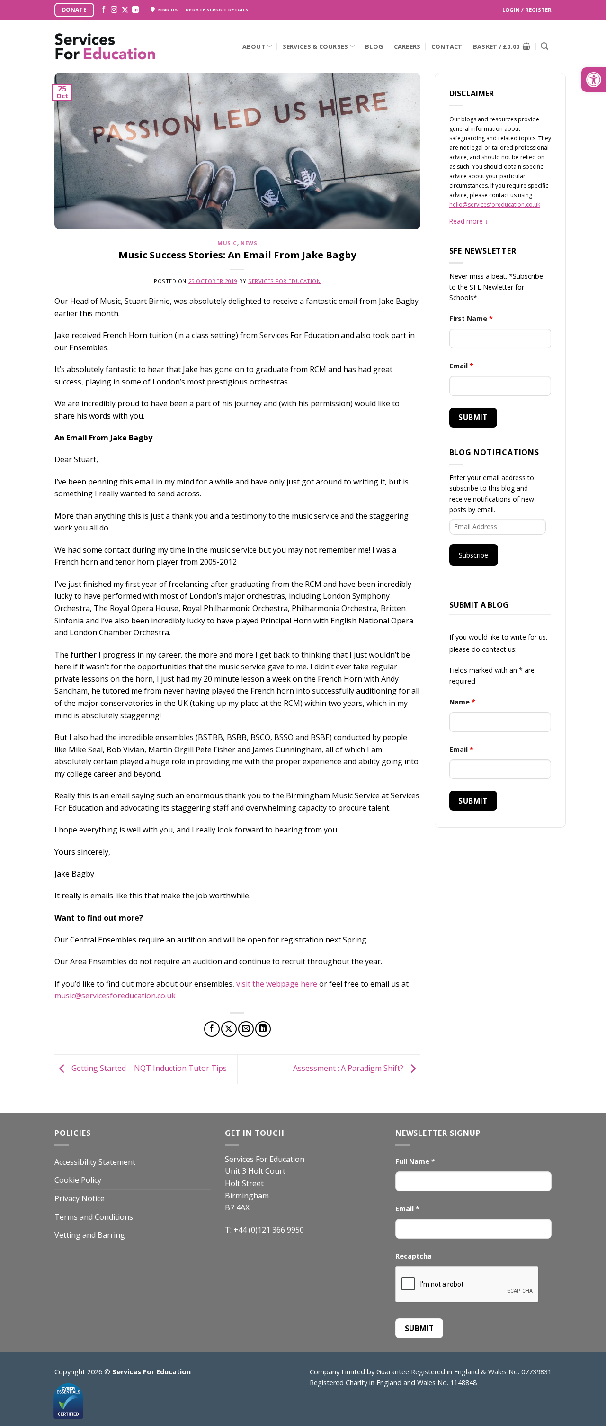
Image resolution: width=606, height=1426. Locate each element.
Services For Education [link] (284, 280)
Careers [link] (407, 46)
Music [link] (227, 243)
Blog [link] (374, 46)
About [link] (254, 46)
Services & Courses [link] (315, 46)
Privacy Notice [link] (79, 1198)
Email (461, 365)
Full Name (415, 1161)
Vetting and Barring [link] (89, 1235)
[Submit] (544, 46)
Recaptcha (413, 1256)
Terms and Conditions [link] (93, 1217)
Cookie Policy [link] (77, 1180)
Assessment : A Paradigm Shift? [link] (349, 1068)
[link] (593, 79)
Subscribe (473, 554)
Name (462, 701)
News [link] (249, 243)
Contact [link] (447, 46)
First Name (471, 318)
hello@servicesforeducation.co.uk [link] (494, 205)
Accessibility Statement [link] (94, 1162)
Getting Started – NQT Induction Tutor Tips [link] (148, 1068)
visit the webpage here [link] (276, 983)
